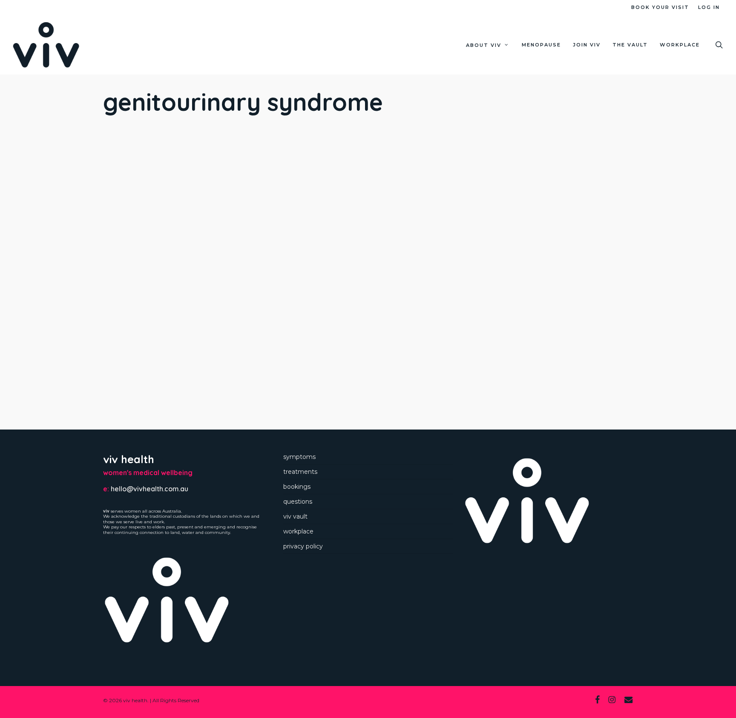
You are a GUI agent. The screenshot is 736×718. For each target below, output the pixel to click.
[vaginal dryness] (169, 345)
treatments (300, 472)
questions (297, 501)
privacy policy (303, 546)
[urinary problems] (169, 213)
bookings (296, 486)
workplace (298, 531)
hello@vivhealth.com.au (149, 488)
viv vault (295, 516)
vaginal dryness (169, 381)
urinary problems (169, 248)
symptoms (299, 457)
